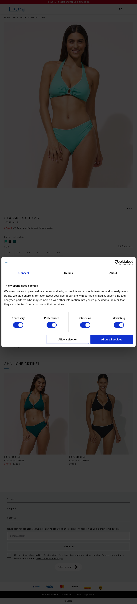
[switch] (52, 325)
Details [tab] (68, 272)
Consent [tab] (23, 272)
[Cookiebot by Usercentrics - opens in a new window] (117, 262)
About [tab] (113, 272)
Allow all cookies (111, 339)
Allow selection (67, 339)
